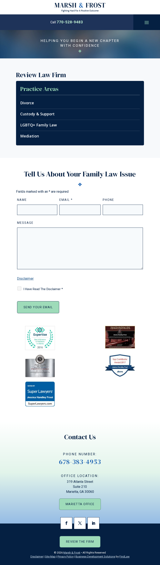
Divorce (27, 102)
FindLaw (124, 556)
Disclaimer (25, 278)
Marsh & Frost (71, 552)
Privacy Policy (66, 556)
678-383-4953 (80, 461)
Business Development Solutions (95, 556)
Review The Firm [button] (80, 541)
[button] (146, 22)
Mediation (29, 135)
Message (25, 222)
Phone (108, 199)
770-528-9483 (70, 22)
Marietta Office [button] (80, 504)
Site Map (50, 556)
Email (66, 199)
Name (22, 199)
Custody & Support (37, 113)
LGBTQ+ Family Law (38, 124)
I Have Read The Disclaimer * (43, 289)
